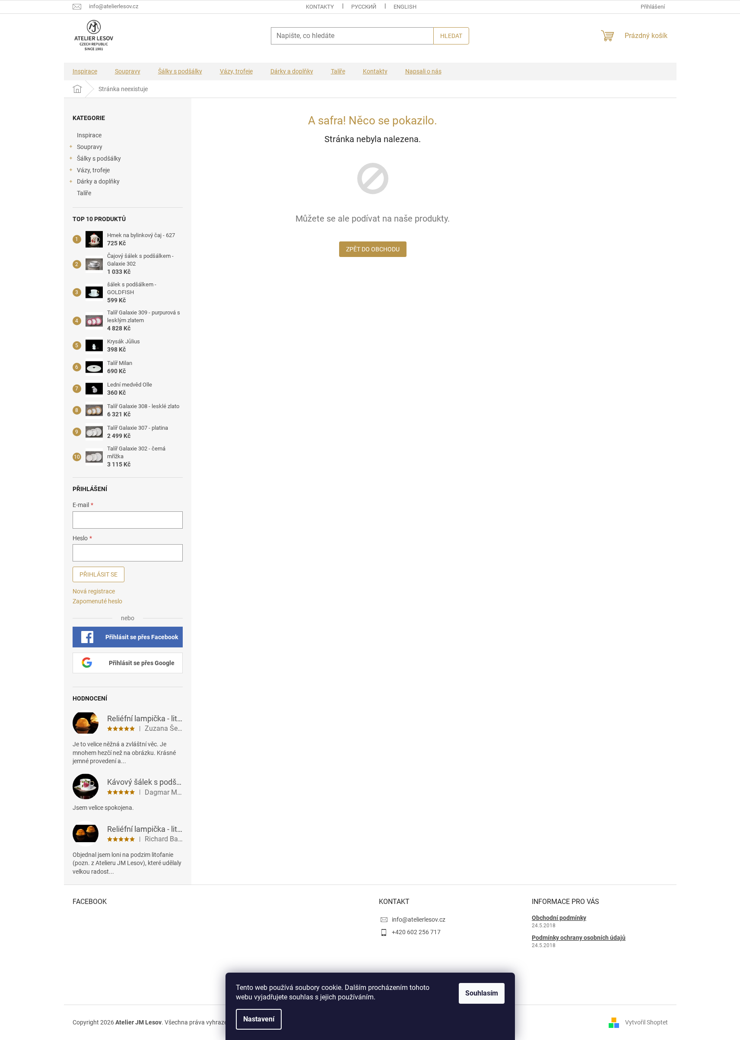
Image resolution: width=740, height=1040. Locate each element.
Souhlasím (481, 993)
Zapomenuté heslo (97, 601)
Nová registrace (94, 591)
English (405, 6)
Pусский (363, 6)
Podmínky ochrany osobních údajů (579, 937)
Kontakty (320, 6)
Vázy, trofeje (93, 170)
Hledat (451, 35)
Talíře (84, 193)
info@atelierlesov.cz (418, 919)
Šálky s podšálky (99, 158)
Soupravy (89, 146)
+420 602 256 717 (416, 932)
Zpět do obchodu (373, 249)
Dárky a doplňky (98, 181)
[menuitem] (85, 71)
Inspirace (89, 135)
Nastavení (258, 1019)
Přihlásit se (98, 574)
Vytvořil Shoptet (646, 1022)
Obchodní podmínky (559, 917)
